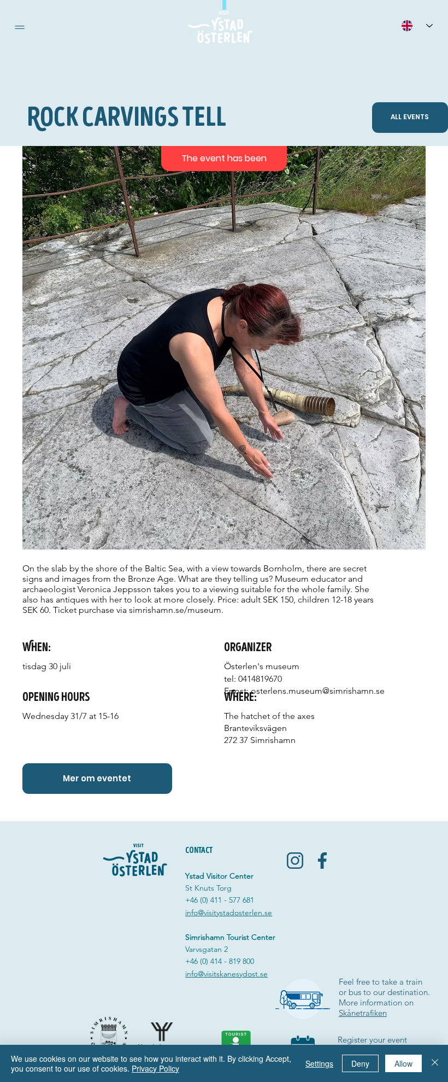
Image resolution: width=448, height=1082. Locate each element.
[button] (19, 27)
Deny (360, 1063)
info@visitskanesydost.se (226, 974)
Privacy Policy (155, 1068)
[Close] (434, 1063)
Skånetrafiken (363, 1013)
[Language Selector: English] (416, 25)
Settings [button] (319, 1063)
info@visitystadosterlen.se (228, 912)
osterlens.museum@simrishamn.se (318, 691)
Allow (403, 1063)
